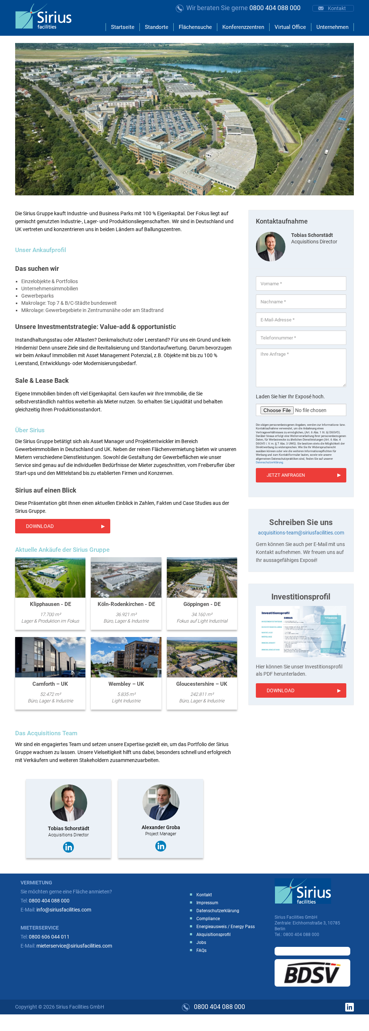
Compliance (208, 918)
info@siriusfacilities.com (63, 910)
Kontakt (337, 8)
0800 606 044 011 (49, 937)
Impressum (207, 902)
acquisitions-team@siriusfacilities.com (301, 533)
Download (40, 526)
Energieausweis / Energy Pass (225, 926)
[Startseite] (46, 16)
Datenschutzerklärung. (270, 462)
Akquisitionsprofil (213, 934)
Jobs (201, 942)
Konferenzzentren (243, 27)
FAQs (201, 950)
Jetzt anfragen (286, 475)
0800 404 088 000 (243, 8)
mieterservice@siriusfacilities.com (74, 946)
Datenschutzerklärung (217, 910)
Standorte (156, 27)
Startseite (122, 27)
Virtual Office (290, 27)
